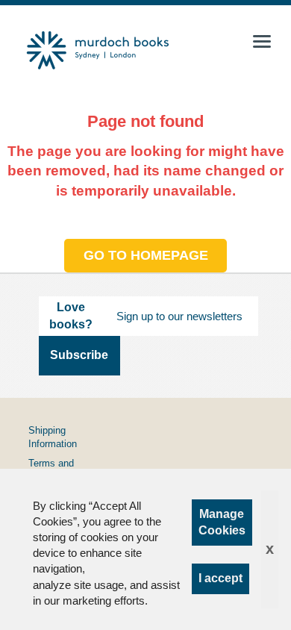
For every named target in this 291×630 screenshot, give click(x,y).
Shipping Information (52, 437)
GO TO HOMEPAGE (146, 255)
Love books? (71, 315)
